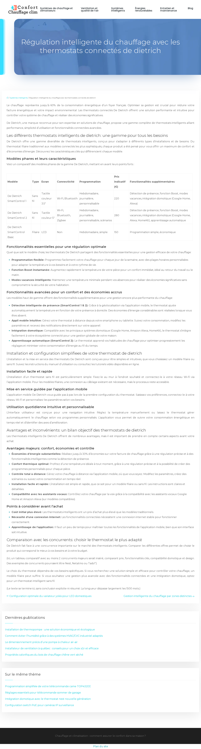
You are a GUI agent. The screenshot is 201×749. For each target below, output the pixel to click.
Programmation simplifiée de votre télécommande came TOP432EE (48, 686)
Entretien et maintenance (168, 9)
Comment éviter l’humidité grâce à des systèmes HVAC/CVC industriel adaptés (54, 635)
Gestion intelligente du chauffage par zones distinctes (158, 596)
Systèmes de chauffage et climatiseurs (56, 9)
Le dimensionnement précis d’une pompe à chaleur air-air (41, 642)
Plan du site (100, 746)
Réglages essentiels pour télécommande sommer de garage (43, 692)
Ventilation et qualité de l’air (90, 9)
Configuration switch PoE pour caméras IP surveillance (39, 705)
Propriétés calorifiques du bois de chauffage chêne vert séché (44, 654)
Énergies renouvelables (143, 9)
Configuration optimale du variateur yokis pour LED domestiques (50, 596)
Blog (190, 8)
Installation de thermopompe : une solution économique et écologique (50, 629)
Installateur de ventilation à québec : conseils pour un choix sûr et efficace (52, 648)
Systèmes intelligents (118, 9)
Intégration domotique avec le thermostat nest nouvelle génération (48, 698)
